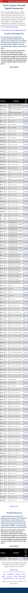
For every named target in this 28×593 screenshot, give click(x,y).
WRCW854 (26, 302)
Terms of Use (22, 578)
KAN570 (25, 329)
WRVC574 (26, 312)
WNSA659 (26, 255)
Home (4, 574)
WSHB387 (26, 124)
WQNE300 (26, 497)
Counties (15, 576)
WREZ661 (26, 379)
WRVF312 (26, 141)
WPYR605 (26, 275)
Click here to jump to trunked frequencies (13, 30)
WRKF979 (26, 171)
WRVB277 (26, 117)
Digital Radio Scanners (8, 578)
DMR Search (18, 574)
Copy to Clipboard (14, 67)
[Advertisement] (14, 83)
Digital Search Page (12, 27)
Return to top (14, 506)
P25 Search (9, 576)
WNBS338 (26, 476)
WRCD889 (26, 295)
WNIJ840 (25, 456)
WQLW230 (26, 201)
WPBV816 (26, 268)
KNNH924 (26, 235)
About (16, 578)
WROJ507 (26, 144)
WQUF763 (26, 389)
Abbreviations (22, 576)
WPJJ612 (25, 423)
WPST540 (26, 285)
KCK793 (25, 105)
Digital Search (10, 574)
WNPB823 (26, 483)
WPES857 (26, 221)
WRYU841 (26, 184)
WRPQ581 (26, 558)
